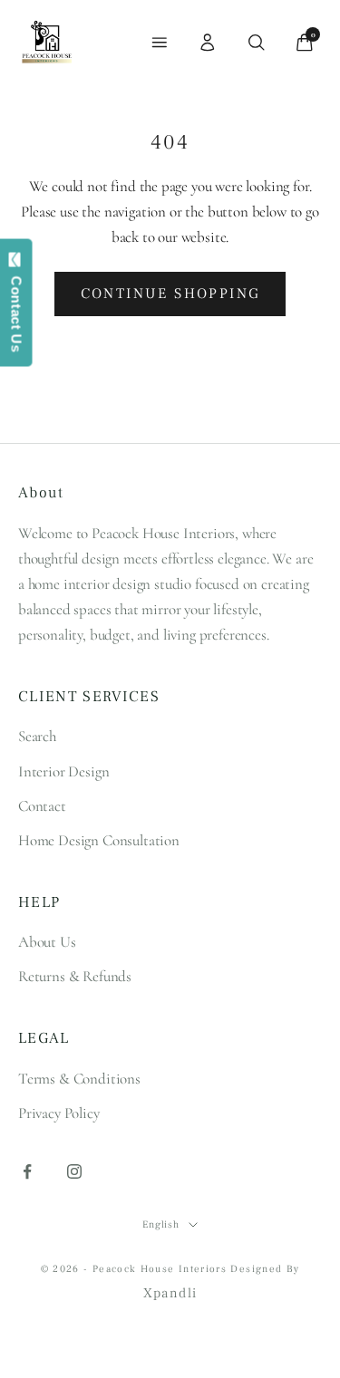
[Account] (207, 42)
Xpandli (170, 1293)
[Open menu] (159, 42)
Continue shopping (170, 293)
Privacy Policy (59, 1113)
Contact (42, 805)
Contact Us (16, 309)
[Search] (256, 42)
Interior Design (63, 771)
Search (37, 736)
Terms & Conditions (79, 1078)
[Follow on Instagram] (74, 1171)
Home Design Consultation (99, 840)
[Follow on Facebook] (27, 1171)
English (161, 1224)
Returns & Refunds (74, 976)
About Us (47, 941)
